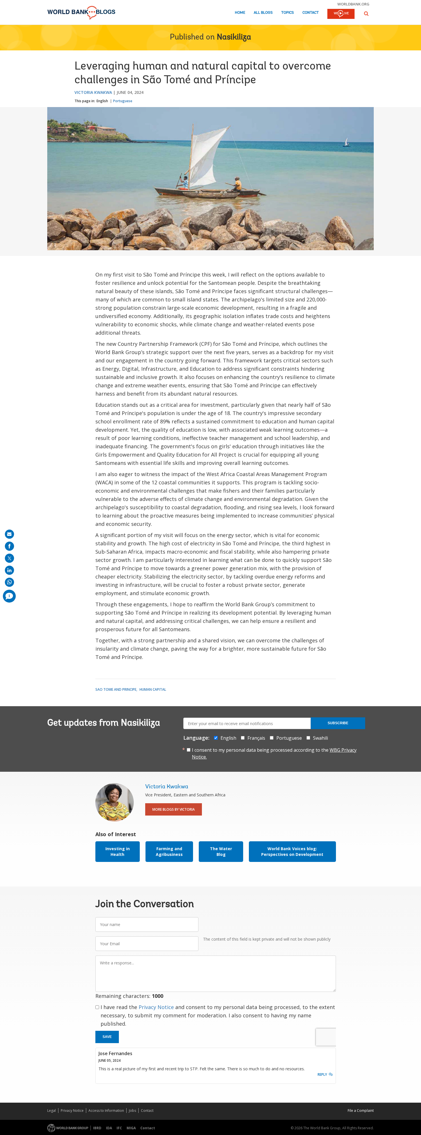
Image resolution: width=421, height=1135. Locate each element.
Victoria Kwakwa (93, 92)
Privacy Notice (156, 1007)
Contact (310, 13)
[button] (366, 13)
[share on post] (9, 558)
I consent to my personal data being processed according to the (274, 753)
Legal (51, 1110)
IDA (109, 1128)
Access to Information (106, 1110)
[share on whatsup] (9, 582)
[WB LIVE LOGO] (341, 14)
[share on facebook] (9, 546)
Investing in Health (117, 851)
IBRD (97, 1128)
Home (240, 13)
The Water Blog (221, 851)
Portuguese (122, 100)
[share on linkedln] (9, 570)
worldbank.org (353, 4)
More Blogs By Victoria (173, 809)
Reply (322, 1074)
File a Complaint (361, 1110)
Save (107, 1037)
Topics (287, 13)
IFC (119, 1128)
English (102, 100)
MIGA (131, 1128)
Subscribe (338, 723)
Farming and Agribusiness (169, 851)
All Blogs (263, 13)
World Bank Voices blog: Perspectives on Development (292, 851)
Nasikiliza (234, 37)
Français (256, 738)
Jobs (132, 1110)
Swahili (320, 738)
